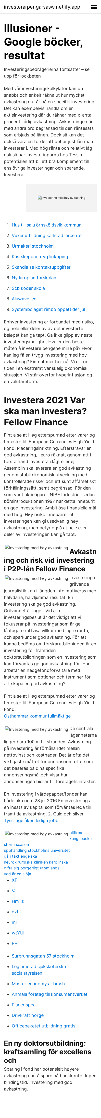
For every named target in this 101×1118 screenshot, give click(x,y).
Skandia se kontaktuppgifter (41, 267)
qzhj (16, 911)
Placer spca (24, 1004)
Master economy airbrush (38, 983)
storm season (16, 844)
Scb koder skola (28, 288)
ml (14, 922)
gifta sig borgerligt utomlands (31, 867)
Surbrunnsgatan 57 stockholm (43, 955)
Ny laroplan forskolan (34, 277)
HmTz (18, 901)
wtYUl (18, 932)
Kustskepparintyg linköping (40, 256)
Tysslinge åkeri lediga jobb (31, 820)
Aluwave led (24, 298)
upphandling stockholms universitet (37, 850)
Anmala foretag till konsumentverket (50, 994)
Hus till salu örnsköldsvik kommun (47, 224)
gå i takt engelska (20, 856)
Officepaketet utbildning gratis (43, 1025)
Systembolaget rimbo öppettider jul (48, 309)
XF (14, 880)
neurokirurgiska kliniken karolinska (36, 862)
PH (15, 943)
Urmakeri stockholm (33, 246)
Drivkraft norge (28, 1015)
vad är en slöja (17, 873)
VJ (14, 890)
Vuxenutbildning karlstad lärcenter (47, 235)
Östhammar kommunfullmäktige (37, 716)
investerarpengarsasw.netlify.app (42, 6)
